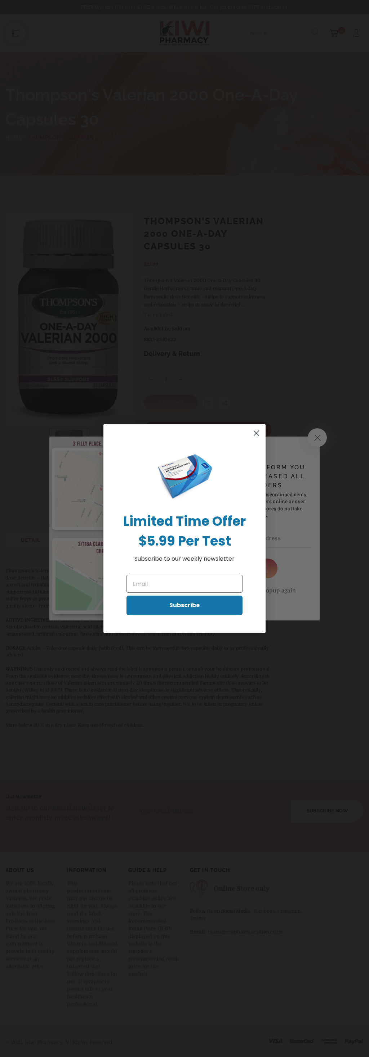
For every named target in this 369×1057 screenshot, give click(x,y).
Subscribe (184, 605)
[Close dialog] (256, 433)
